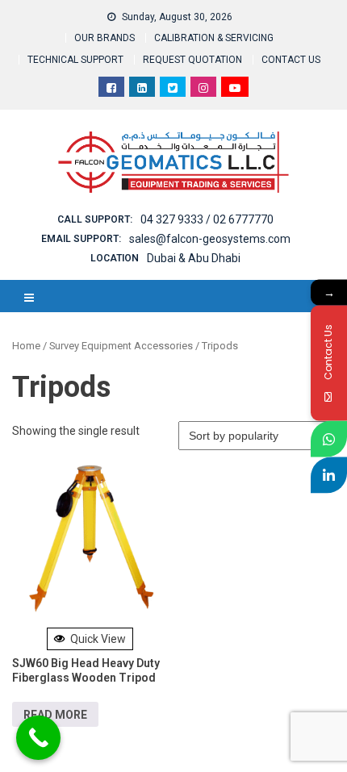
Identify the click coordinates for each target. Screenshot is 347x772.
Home (26, 346)
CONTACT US (290, 59)
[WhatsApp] (329, 438)
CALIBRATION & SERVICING (214, 38)
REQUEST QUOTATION (192, 59)
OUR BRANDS (104, 38)
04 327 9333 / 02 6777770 (207, 219)
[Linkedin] (329, 475)
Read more (55, 714)
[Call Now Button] (38, 738)
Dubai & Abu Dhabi (193, 258)
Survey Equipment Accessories (121, 346)
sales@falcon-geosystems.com (210, 238)
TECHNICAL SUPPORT (75, 59)
